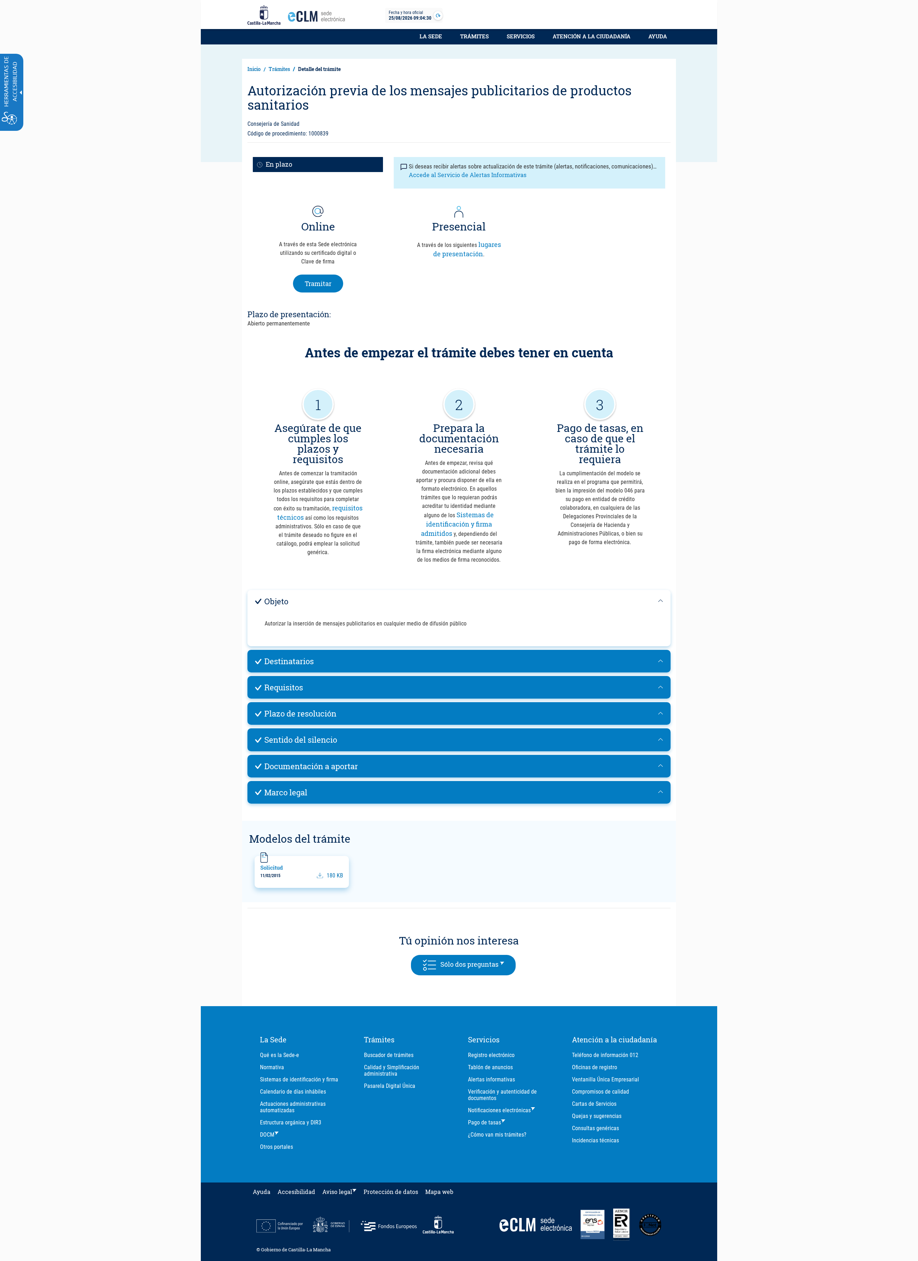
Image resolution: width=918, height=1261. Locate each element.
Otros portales (276, 1146)
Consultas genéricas (595, 1128)
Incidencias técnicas (595, 1140)
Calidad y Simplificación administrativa (391, 1070)
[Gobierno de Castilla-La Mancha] (263, 15)
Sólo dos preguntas (476, 964)
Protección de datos (391, 1191)
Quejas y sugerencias (596, 1116)
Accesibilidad (296, 1191)
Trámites (474, 36)
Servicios (521, 36)
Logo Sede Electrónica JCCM (318, 18)
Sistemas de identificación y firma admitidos (457, 524)
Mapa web (439, 1191)
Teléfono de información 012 (605, 1055)
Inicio (254, 69)
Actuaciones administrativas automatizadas (293, 1107)
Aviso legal (337, 1191)
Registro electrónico (491, 1055)
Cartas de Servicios (594, 1103)
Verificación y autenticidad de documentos (502, 1094)
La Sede (431, 36)
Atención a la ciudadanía (591, 36)
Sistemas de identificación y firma (299, 1079)
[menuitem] (431, 40)
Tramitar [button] (324, 283)
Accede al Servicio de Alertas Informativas (467, 175)
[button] (459, 601)
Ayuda (657, 36)
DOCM (267, 1134)
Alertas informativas (491, 1079)
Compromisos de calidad (600, 1091)
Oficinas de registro (594, 1067)
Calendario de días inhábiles (293, 1091)
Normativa (272, 1067)
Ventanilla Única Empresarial (605, 1079)
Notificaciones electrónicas (499, 1110)
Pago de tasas (484, 1122)
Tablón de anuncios (490, 1067)
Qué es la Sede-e (279, 1055)
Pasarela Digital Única (389, 1085)
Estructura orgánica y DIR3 (290, 1122)
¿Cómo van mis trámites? (497, 1134)
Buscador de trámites (388, 1055)
